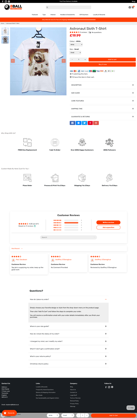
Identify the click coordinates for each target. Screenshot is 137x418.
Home (2, 23)
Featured (35, 15)
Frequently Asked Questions (45, 389)
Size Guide (39, 395)
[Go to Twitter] (84, 123)
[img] (16, 256)
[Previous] (13, 61)
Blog (71, 387)
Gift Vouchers (84, 15)
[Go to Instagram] (6, 2)
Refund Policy (74, 401)
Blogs (133, 1)
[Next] (64, 61)
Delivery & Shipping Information (45, 392)
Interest (52, 15)
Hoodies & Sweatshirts (67, 15)
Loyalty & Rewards (99, 15)
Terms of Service (75, 398)
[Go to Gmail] (96, 123)
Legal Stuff (73, 395)
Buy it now (103, 64)
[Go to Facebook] (3, 2)
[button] (75, 32)
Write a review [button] (108, 222)
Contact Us (73, 392)
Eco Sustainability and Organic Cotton (47, 398)
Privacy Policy (74, 403)
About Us (73, 389)
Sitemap (72, 406)
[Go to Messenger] (78, 123)
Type (44, 15)
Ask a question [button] (108, 227)
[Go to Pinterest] (9, 2)
